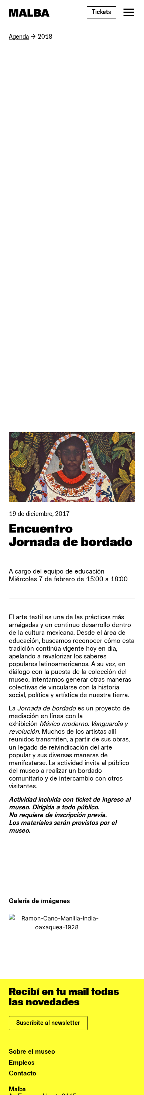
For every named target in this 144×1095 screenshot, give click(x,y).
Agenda (19, 37)
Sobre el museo (32, 1051)
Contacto (22, 1073)
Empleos (21, 1063)
